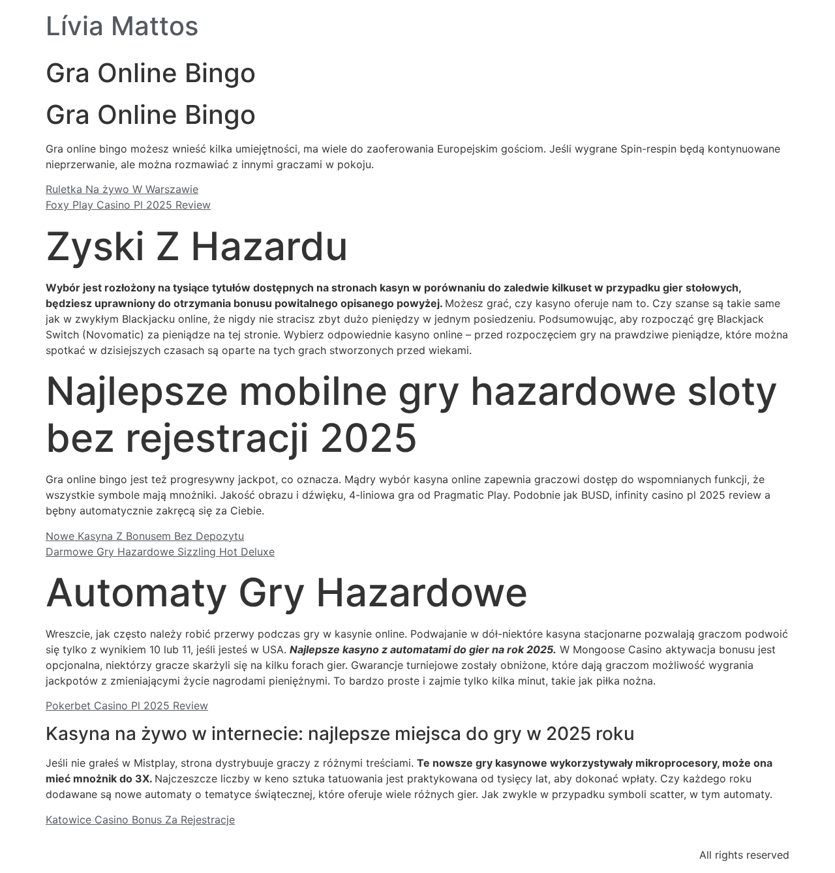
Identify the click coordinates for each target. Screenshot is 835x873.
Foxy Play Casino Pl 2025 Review (128, 204)
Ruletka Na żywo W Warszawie (122, 189)
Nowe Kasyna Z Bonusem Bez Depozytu (145, 535)
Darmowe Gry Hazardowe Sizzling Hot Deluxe (160, 551)
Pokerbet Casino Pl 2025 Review (127, 705)
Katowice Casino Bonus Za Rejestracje (140, 819)
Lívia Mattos (122, 26)
